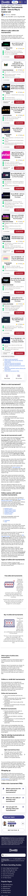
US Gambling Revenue (8, 875)
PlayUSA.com (3, 5)
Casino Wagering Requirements (10, 868)
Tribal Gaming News (8, 884)
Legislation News (7, 886)
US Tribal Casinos (7, 877)
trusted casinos (5, 779)
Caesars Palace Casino (10, 510)
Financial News (6, 888)
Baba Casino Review (8, 221)
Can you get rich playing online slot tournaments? (12, 808)
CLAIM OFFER (19, 57)
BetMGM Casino (8, 508)
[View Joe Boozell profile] (22, 823)
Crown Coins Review (8, 70)
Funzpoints (7, 520)
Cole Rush (13, 14)
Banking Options (7, 890)
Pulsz (5, 521)
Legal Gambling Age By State (10, 870)
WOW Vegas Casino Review (8, 92)
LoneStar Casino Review (8, 48)
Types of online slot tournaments (12, 363)
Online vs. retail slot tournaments (12, 364)
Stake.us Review (7, 241)
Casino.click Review (8, 304)
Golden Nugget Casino (10, 511)
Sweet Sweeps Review (8, 263)
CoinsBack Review (7, 200)
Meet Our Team (12, 830)
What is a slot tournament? (11, 359)
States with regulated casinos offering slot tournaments (15, 369)
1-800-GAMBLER (17, 858)
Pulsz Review (6, 160)
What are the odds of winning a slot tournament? (13, 799)
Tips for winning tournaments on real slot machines (14, 366)
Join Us (15, 2)
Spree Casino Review (8, 135)
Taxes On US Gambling (8, 874)
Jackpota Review (7, 115)
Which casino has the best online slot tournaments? (13, 790)
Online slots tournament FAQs (11, 371)
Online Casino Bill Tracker (9, 872)
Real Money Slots (11, 5)
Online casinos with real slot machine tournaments (13, 361)
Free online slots (16, 467)
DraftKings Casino (8, 512)
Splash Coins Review (8, 284)
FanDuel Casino (8, 514)
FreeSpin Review (7, 179)
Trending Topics (6, 892)
